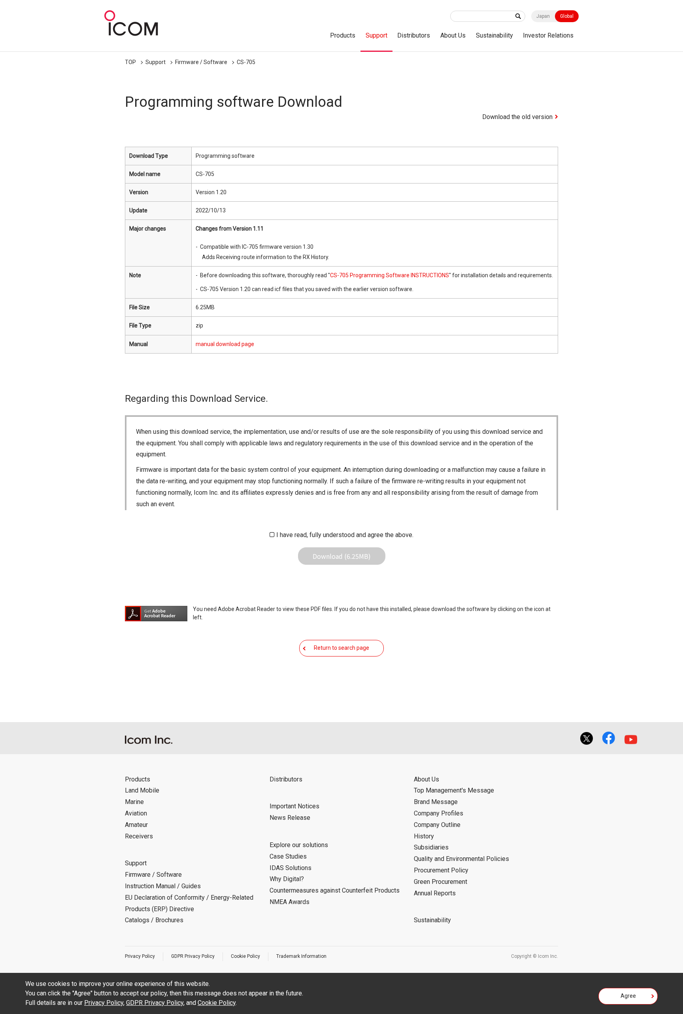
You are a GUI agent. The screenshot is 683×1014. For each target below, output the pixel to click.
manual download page (225, 344)
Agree (628, 996)
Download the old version (517, 117)
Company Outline (437, 825)
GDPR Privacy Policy (193, 956)
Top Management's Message (454, 790)
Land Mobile (142, 790)
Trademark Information (301, 956)
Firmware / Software (201, 62)
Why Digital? (287, 879)
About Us (453, 35)
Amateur (136, 825)
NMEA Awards (289, 902)
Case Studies (288, 856)
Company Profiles (438, 813)
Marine (134, 802)
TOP (130, 62)
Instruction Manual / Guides (163, 886)
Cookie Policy (245, 956)
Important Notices (294, 806)
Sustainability (494, 35)
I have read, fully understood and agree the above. (344, 535)
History (424, 836)
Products (342, 35)
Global (567, 16)
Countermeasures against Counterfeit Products (335, 890)
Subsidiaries (431, 847)
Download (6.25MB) (342, 556)
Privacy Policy (140, 956)
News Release (290, 817)
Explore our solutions (299, 845)
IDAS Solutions (290, 868)
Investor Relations (548, 35)
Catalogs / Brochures (154, 920)
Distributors (413, 35)
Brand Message (436, 802)
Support (376, 35)
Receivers (139, 836)
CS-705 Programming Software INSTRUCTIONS (389, 275)
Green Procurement (440, 881)
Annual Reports (435, 893)
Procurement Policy (441, 870)
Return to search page (341, 648)
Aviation (136, 813)
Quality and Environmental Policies (461, 859)
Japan (543, 16)
